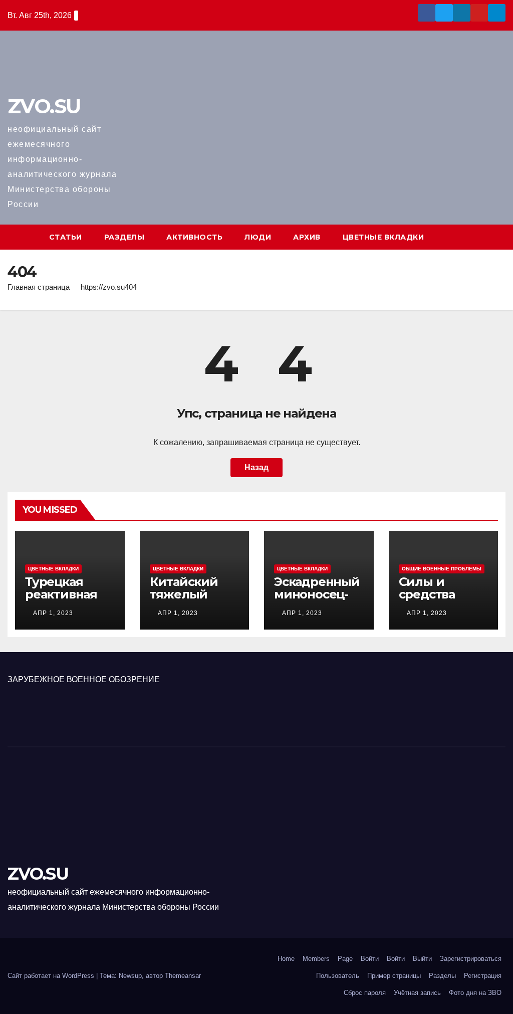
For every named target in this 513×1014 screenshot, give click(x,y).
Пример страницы (394, 975)
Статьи (65, 237)
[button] (498, 237)
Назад (256, 467)
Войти (370, 958)
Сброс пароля (365, 992)
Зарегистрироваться (470, 958)
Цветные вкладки (383, 237)
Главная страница (39, 287)
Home (286, 958)
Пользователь (337, 975)
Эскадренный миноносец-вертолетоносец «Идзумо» (317, 600)
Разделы (124, 237)
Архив (307, 237)
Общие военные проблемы (441, 568)
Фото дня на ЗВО (475, 992)
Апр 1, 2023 (53, 613)
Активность (194, 237)
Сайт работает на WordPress (52, 975)
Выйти (422, 958)
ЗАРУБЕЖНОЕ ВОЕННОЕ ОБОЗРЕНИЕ (84, 679)
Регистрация (482, 975)
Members (316, 958)
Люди (257, 237)
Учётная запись (417, 992)
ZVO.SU (44, 106)
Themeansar (183, 975)
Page (345, 958)
